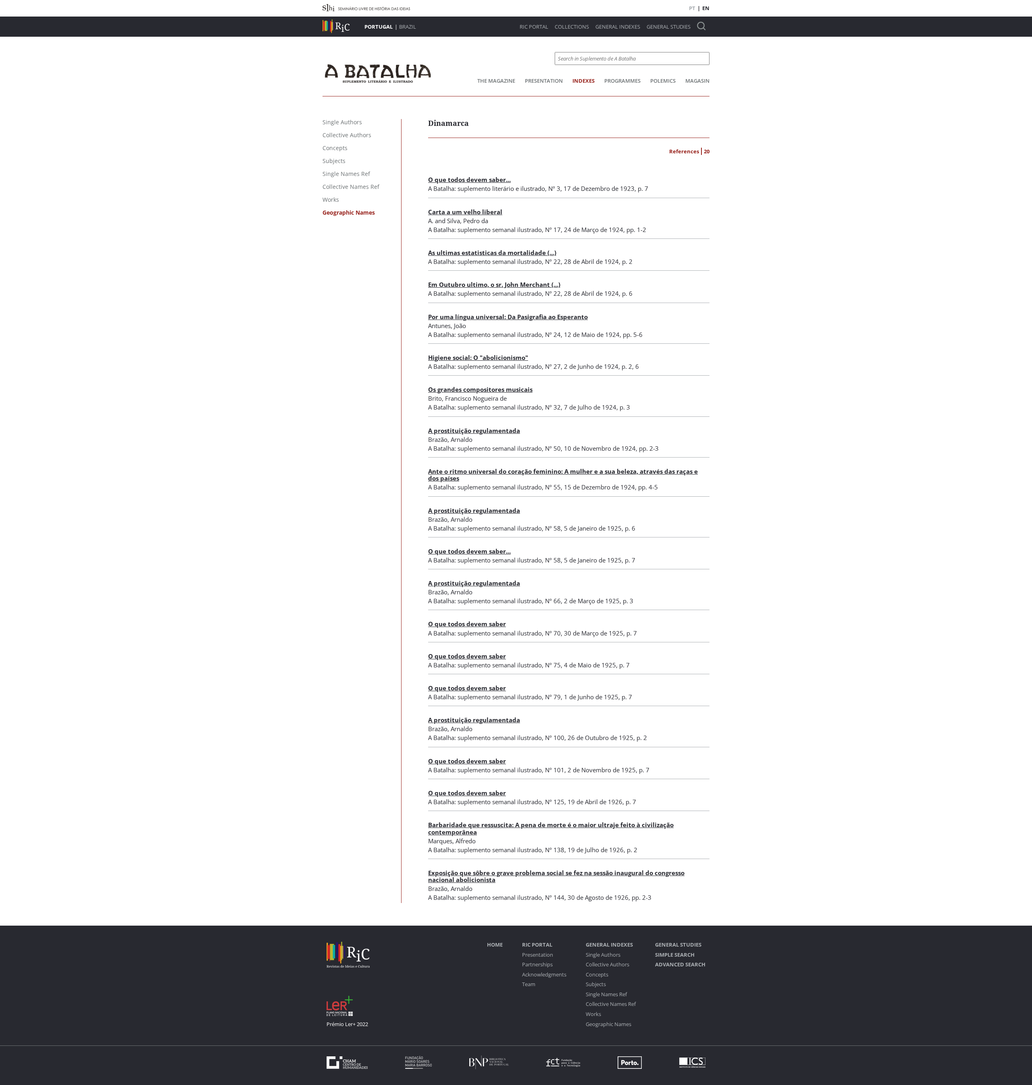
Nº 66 (553, 601)
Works (593, 1014)
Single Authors (603, 955)
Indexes (583, 80)
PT (692, 8)
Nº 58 (553, 528)
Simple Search (675, 955)
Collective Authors (607, 965)
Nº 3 (554, 188)
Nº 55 (553, 487)
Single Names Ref (606, 994)
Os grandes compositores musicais (480, 389)
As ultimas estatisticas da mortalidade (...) (492, 253)
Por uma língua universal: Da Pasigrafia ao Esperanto (508, 317)
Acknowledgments (544, 975)
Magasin (697, 80)
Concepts (597, 975)
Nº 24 (553, 334)
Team (528, 984)
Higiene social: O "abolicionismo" (478, 357)
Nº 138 (554, 850)
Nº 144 (554, 897)
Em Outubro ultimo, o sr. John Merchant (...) (494, 284)
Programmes (622, 80)
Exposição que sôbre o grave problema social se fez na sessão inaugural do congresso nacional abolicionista (556, 876)
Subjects (596, 984)
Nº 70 (553, 633)
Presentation (544, 80)
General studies (669, 27)
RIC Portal (534, 27)
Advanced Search (680, 965)
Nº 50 (553, 448)
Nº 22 (553, 261)
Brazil (407, 26)
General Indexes (617, 27)
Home (495, 945)
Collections (572, 27)
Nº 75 (553, 665)
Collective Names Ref (611, 1004)
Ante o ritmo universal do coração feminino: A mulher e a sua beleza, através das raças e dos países (563, 474)
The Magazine (496, 80)
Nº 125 (554, 802)
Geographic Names (608, 1024)
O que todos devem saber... (469, 180)
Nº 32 (553, 407)
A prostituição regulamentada (474, 430)
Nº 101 (554, 770)
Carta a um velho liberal (465, 212)
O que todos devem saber (467, 624)
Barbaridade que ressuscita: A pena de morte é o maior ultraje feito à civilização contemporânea (551, 828)
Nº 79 (553, 697)
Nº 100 (554, 738)
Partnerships (537, 965)
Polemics (663, 80)
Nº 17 (553, 230)
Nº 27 (553, 366)
